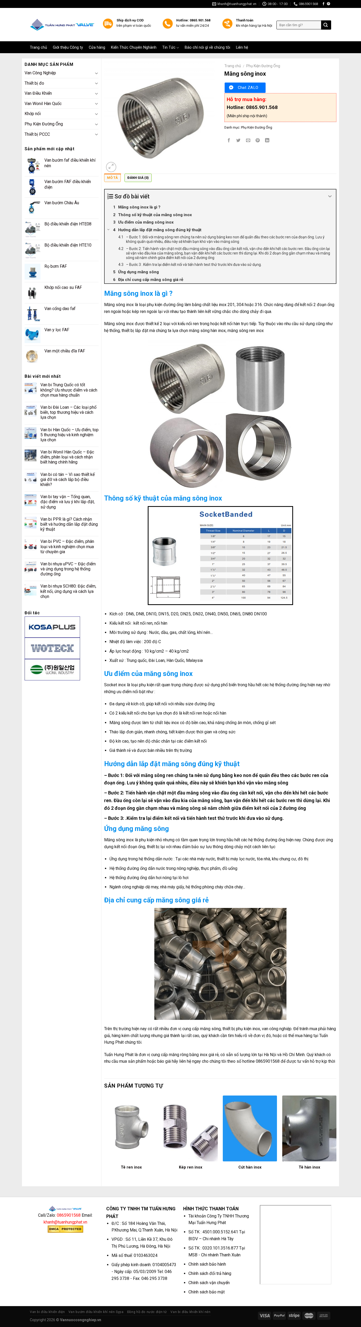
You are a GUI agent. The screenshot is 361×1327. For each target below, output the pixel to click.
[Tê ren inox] (131, 1128)
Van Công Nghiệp (40, 72)
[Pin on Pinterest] (257, 140)
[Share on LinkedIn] (267, 140)
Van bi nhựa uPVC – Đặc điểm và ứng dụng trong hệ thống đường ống (68, 568)
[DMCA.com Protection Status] (65, 1228)
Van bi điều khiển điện (47, 1312)
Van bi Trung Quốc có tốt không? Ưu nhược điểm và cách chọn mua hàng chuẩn (68, 389)
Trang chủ (38, 47)
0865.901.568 (262, 107)
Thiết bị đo (34, 83)
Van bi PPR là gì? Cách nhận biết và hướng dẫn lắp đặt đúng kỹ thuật (69, 524)
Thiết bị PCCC (37, 134)
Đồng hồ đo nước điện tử (147, 1312)
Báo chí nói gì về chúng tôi (207, 47)
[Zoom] (111, 167)
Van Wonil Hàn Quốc (43, 103)
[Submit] (325, 25)
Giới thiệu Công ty (68, 47)
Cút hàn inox (249, 1167)
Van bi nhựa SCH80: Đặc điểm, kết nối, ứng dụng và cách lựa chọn (68, 591)
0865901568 (69, 1215)
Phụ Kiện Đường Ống (44, 123)
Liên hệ (242, 47)
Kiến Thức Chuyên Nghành (133, 47)
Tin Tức (168, 47)
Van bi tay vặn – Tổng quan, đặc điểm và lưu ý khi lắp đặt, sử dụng (67, 501)
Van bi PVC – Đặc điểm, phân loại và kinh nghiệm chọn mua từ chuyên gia (67, 546)
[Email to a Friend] (248, 140)
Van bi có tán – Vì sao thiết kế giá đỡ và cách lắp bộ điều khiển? (67, 479)
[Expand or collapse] (330, 196)
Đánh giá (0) (138, 178)
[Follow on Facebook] (323, 4)
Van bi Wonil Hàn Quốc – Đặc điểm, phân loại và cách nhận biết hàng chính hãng (67, 457)
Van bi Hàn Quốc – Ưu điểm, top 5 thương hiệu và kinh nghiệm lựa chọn (69, 434)
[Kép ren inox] (191, 1128)
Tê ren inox (131, 1167)
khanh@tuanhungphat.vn (65, 1222)
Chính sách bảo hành (207, 1264)
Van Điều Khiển (38, 93)
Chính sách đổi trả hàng (209, 1273)
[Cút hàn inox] (250, 1128)
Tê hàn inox (309, 1167)
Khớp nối (33, 113)
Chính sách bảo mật (206, 1291)
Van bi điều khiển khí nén (190, 1312)
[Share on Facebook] (229, 140)
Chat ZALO (248, 87)
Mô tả (112, 178)
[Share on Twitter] (238, 140)
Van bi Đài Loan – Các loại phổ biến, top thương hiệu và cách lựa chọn (68, 412)
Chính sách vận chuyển (209, 1282)
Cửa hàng (97, 47)
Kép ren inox (190, 1167)
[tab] (112, 179)
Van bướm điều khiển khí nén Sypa (96, 1312)
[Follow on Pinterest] (328, 4)
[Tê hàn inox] (309, 1128)
